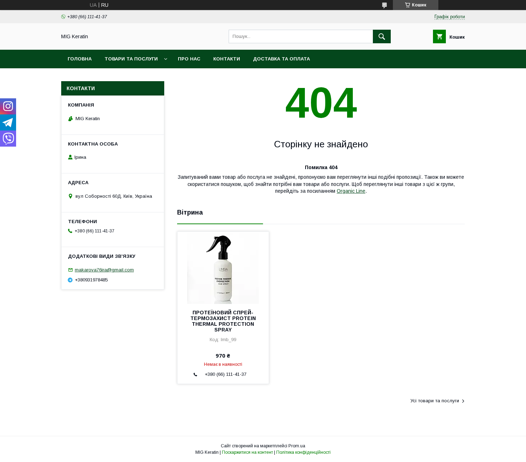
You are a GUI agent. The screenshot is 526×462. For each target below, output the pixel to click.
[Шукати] (382, 36)
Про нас (189, 59)
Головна (80, 59)
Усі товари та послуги (434, 400)
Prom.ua (296, 445)
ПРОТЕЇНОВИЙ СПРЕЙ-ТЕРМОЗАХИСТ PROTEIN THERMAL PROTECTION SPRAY (223, 321)
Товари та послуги (131, 59)
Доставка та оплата (281, 59)
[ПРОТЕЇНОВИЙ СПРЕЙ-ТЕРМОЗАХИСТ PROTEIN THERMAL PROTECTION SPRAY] (223, 267)
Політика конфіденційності (303, 452)
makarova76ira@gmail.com (104, 269)
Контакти (226, 59)
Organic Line (351, 191)
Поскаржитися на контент (247, 452)
